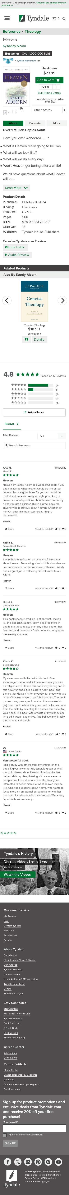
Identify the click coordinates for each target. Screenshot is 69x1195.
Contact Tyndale (12, 925)
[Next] (62, 300)
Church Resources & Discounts (20, 1074)
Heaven (7, 521)
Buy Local (9, 930)
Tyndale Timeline (13, 969)
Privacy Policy (35, 1134)
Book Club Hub (12, 1023)
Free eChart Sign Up (15, 1037)
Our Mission (10, 955)
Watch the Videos (17, 874)
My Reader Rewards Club (17, 1013)
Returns (8, 940)
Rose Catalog (11, 1033)
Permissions (10, 935)
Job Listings (10, 1053)
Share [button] (10, 529)
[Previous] (7, 300)
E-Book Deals (11, 1028)
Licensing (9, 1079)
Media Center (11, 1070)
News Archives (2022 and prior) (21, 979)
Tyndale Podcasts (13, 1018)
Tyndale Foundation (14, 984)
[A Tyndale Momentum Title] (23, 60)
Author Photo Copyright (37, 1181)
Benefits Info (10, 1057)
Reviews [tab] (9, 423)
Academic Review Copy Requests (22, 1084)
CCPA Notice (47, 1178)
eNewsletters (11, 1009)
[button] (57, 529)
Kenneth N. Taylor (13, 993)
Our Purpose (10, 964)
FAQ (6, 921)
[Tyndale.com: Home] (34, 18)
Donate (8, 988)
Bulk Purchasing (12, 1089)
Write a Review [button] (36, 412)
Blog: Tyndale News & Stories (20, 960)
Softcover (33, 333)
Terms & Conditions (49, 1175)
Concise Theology (34, 326)
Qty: (45, 87)
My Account (10, 916)
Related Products (16, 268)
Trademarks (31, 1175)
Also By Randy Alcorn (19, 275)
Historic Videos (12, 974)
